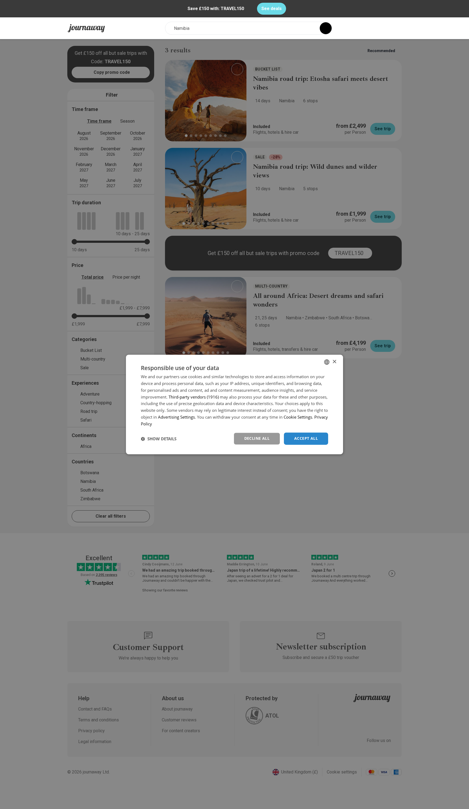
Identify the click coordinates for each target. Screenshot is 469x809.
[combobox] (326, 362)
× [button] (334, 362)
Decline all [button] (257, 438)
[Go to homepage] (86, 28)
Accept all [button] (306, 438)
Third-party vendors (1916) (194, 397)
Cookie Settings (298, 417)
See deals (271, 8)
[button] (158, 439)
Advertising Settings (176, 417)
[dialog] (234, 404)
